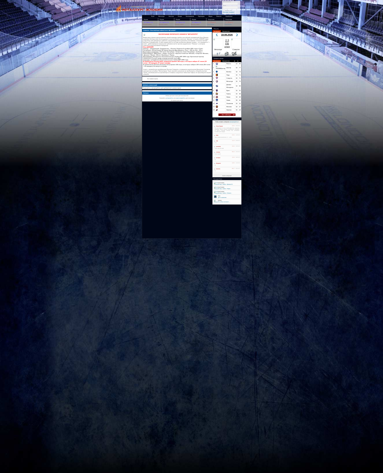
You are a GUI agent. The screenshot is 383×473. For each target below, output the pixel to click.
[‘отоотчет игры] (226, 56)
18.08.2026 (227, 34)
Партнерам (201, 16)
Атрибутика (228, 16)
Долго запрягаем (222, 197)
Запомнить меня (228, 10)
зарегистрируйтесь (181, 98)
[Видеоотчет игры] (235, 56)
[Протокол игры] (217, 56)
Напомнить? (231, 12)
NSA (217, 135)
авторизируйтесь (234, 121)
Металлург (161, 16)
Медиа (210, 16)
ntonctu (218, 168)
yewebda (218, 146)
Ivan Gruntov (221, 182)
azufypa (218, 157)
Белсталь (171, 16)
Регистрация (225, 12)
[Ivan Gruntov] (216, 184)
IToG (219, 196)
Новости (218, 16)
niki (217, 140)
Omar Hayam (219, 126)
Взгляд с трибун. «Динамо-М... (225, 184)
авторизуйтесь (170, 98)
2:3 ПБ (227, 43)
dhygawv (218, 163)
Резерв (180, 16)
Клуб (152, 16)
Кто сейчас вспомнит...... (224, 201)
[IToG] (215, 197)
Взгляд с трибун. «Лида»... (224, 188)
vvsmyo (218, 152)
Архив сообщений (226, 175)
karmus (220, 200)
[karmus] (216, 202)
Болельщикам (190, 16)
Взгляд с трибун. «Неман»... (225, 193)
